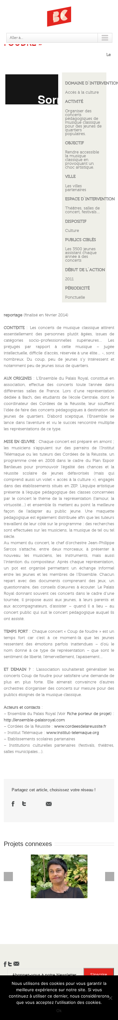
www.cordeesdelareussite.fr (80, 726)
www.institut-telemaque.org (72, 733)
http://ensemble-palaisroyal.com (34, 720)
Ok (59, 1010)
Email (49, 804)
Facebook (13, 803)
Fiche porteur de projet (88, 714)
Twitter (24, 803)
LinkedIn (36, 803)
